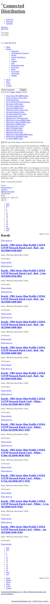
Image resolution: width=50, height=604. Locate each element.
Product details (6, 262)
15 (7, 224)
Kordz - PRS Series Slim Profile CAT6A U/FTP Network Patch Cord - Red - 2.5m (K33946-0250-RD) (23, 273)
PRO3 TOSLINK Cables (14, 128)
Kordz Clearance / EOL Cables (16, 98)
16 (7, 226)
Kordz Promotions (12, 100)
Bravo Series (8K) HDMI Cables (17, 96)
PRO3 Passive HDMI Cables (16, 124)
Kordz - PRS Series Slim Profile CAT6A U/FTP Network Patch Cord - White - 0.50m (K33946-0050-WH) (23, 453)
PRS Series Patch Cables (14, 132)
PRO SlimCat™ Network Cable (17, 118)
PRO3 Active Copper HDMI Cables (18, 120)
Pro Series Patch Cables (14, 116)
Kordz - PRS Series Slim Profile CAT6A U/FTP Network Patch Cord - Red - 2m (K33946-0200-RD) (23, 299)
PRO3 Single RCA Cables (15, 126)
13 (7, 220)
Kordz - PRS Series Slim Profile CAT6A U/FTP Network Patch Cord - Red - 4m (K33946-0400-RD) (23, 350)
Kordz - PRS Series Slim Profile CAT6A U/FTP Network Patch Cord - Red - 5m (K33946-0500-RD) (23, 376)
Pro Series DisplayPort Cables (16, 114)
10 (7, 214)
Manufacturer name (7, 191)
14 (7, 222)
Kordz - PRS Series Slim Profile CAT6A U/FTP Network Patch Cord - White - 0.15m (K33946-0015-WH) (23, 401)
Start (7, 204)
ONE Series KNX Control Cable (17, 110)
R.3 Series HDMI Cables (14, 138)
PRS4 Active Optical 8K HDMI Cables (19, 134)
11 (7, 216)
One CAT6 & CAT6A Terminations (18, 102)
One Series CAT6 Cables (14, 104)
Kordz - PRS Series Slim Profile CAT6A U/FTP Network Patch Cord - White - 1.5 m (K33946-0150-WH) (25, 504)
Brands (18, 92)
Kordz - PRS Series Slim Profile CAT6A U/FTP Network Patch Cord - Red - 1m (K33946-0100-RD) (23, 248)
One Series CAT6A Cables (15, 106)
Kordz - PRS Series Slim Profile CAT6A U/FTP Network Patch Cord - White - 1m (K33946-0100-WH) (23, 529)
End (7, 230)
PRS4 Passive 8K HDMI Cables (17, 136)
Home (13, 92)
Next (7, 228)
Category (4, 189)
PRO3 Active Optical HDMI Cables (18, 122)
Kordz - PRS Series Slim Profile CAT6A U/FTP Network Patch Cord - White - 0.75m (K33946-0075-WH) (23, 478)
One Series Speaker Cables (15, 112)
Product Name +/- (7, 187)
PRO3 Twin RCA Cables (14, 130)
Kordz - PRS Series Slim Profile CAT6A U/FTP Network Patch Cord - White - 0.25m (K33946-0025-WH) (23, 427)
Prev (7, 206)
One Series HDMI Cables (14, 108)
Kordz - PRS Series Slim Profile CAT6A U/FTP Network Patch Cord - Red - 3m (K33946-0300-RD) (23, 324)
